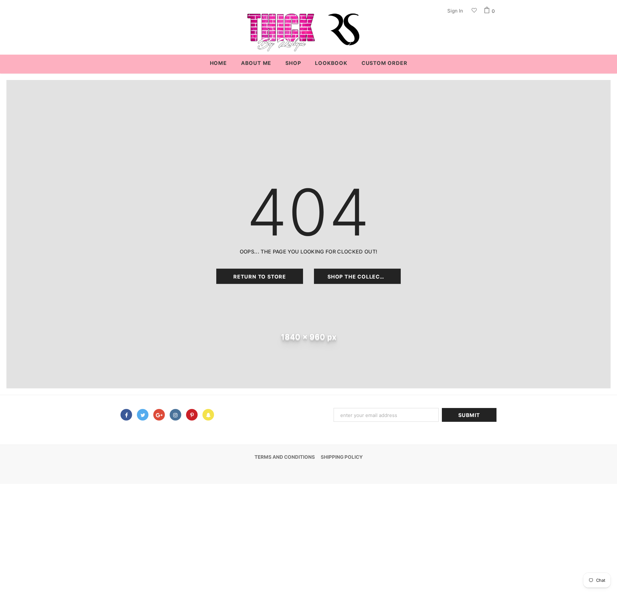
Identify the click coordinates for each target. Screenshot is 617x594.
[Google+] (159, 415)
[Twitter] (142, 415)
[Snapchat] (208, 415)
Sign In (455, 11)
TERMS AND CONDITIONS (285, 457)
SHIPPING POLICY (342, 457)
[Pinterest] (192, 415)
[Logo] (308, 35)
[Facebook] (126, 415)
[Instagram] (175, 415)
